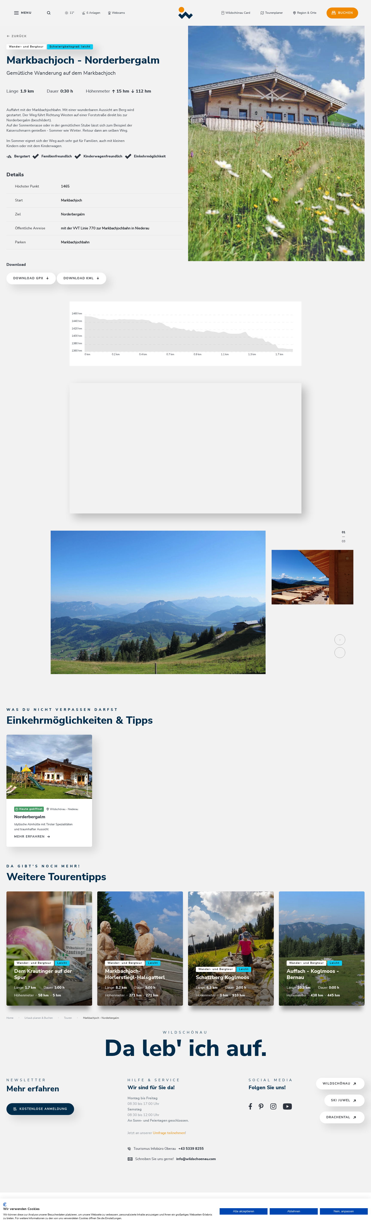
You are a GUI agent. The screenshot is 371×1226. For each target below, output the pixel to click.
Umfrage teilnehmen (169, 1133)
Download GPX (28, 278)
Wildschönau (336, 1083)
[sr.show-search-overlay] (49, 12)
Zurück (18, 36)
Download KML (79, 278)
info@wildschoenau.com (175, 1159)
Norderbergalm (29, 817)
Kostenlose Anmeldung (43, 1108)
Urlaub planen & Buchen (38, 1018)
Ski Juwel (340, 1100)
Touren (68, 1018)
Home (9, 1018)
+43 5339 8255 (169, 1148)
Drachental (338, 1117)
